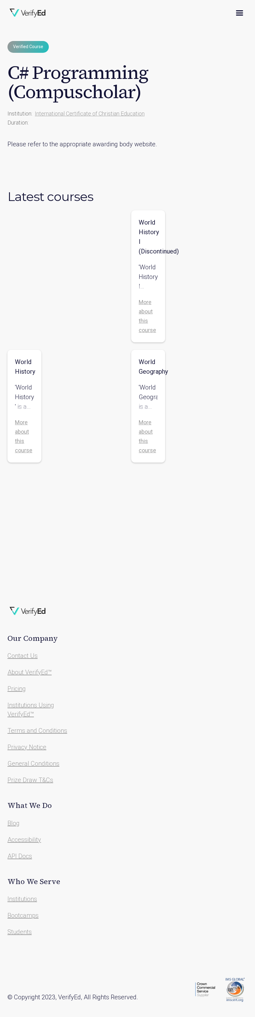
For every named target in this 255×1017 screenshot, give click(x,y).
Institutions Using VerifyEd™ (30, 709)
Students (19, 932)
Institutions (22, 899)
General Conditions (33, 763)
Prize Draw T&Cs (30, 780)
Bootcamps (23, 915)
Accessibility (24, 839)
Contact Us (22, 655)
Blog (13, 823)
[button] (239, 13)
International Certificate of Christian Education (90, 113)
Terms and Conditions (37, 730)
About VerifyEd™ (29, 672)
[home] (27, 13)
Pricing (16, 688)
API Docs (19, 856)
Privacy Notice (26, 747)
